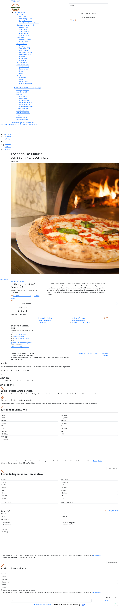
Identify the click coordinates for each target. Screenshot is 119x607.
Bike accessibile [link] (21, 63)
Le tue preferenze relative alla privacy (67, 605)
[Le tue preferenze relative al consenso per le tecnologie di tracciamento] (116, 604)
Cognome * (64, 415)
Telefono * (64, 420)
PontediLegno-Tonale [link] (26, 19)
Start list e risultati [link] (22, 119)
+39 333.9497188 (20, 334)
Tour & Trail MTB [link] (24, 48)
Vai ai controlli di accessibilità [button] (27, 125)
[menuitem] (12, 1)
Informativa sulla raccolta (42, 605)
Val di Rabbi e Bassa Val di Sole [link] (29, 23)
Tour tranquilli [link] (24, 31)
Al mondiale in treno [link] (26, 107)
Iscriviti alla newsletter (88, 13)
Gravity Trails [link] (23, 27)
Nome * (3, 415)
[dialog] (59, 438)
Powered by (85, 353)
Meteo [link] (21, 71)
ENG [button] (14, 1)
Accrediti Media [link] (21, 117)
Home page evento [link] (22, 90)
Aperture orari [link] (24, 67)
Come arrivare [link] (24, 100)
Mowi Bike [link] (22, 61)
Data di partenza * (67, 502)
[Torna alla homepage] (15, 7)
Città (2, 426)
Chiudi (106, 600)
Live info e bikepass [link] (22, 65)
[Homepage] (4, 129)
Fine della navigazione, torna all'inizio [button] (23, 123)
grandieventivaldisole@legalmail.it (22, 343)
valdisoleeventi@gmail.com (20, 347)
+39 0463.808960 (18, 336)
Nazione (63, 426)
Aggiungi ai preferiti (17, 282)
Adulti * (3, 514)
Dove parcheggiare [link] (25, 102)
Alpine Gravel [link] (23, 33)
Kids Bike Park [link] (24, 56)
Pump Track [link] (23, 58)
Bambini (63, 514)
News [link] (18, 115)
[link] (70, 20)
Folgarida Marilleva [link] (25, 21)
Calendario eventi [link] (25, 40)
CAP (62, 431)
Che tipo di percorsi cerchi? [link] (25, 25)
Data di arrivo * (6, 502)
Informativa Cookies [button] (45, 318)
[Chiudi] (2, 388)
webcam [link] (22, 73)
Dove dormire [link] (23, 98)
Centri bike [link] (22, 79)
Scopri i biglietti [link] (21, 92)
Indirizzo (4, 431)
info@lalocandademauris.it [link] (22, 296)
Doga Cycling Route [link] (25, 52)
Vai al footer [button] (4, 280)
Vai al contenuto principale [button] (9, 125)
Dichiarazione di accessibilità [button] (81, 322)
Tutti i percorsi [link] (24, 35)
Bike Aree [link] (19, 15)
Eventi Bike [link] (20, 38)
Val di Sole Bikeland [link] (20, 12)
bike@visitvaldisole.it (22, 338)
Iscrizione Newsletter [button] (79, 320)
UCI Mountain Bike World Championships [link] (27, 88)
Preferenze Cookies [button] (45, 320)
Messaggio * (5, 437)
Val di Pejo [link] (22, 17)
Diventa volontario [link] (22, 111)
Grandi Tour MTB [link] (24, 54)
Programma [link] (23, 96)
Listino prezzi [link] (23, 69)
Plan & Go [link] (19, 75)
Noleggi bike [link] (23, 81)
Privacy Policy (97, 461)
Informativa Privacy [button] (45, 322)
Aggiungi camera (112, 511)
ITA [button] (12, 1)
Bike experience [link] (21, 44)
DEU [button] (18, 1)
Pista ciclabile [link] (23, 50)
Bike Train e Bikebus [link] (25, 84)
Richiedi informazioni (88, 17)
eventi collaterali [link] (24, 104)
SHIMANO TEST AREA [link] (23, 113)
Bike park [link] (22, 46)
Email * (3, 420)
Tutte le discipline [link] (22, 109)
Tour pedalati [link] (23, 29)
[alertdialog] (59, 581)
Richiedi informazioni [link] (26, 308)
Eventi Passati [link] (23, 42)
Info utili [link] (19, 94)
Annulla (108, 597)
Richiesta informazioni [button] (79, 318)
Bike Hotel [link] (22, 77)
